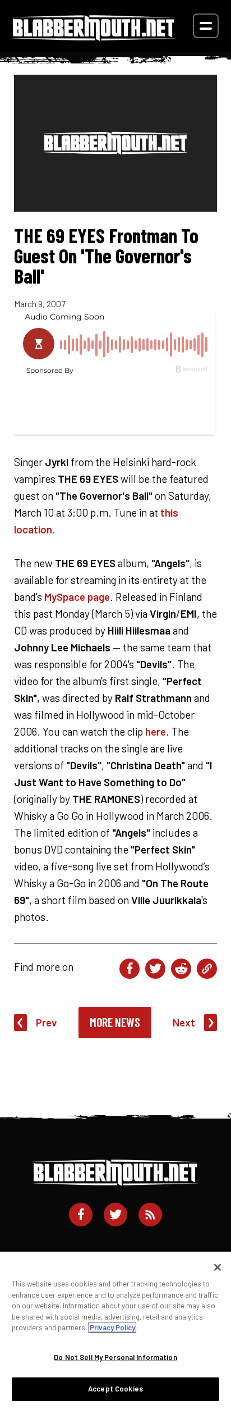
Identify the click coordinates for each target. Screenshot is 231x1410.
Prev (46, 1022)
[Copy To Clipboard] (207, 969)
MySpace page (77, 596)
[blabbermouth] (93, 36)
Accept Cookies (115, 1388)
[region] (115, 1331)
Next (184, 1022)
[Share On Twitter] (155, 969)
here (155, 731)
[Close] (217, 1267)
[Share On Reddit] (181, 969)
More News (115, 1022)
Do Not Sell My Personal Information (115, 1357)
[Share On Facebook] (129, 969)
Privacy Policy (112, 1327)
